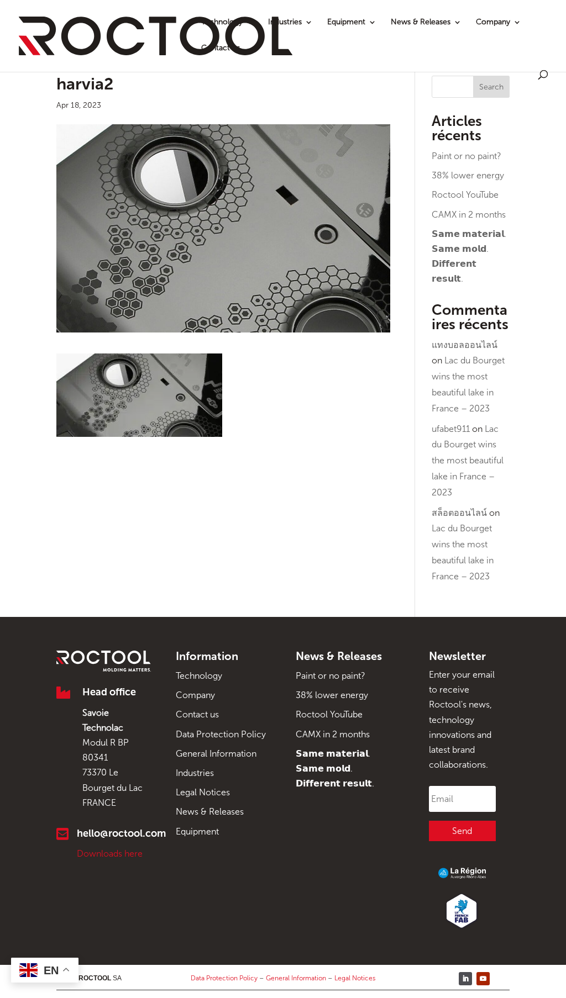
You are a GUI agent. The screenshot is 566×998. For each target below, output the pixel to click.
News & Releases (420, 22)
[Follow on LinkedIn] (465, 978)
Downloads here (110, 853)
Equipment (346, 22)
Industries (285, 22)
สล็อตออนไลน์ (459, 513)
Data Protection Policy (221, 734)
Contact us (220, 48)
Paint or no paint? (466, 156)
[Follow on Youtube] (483, 978)
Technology (222, 22)
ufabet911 (451, 429)
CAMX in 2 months (469, 214)
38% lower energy (468, 175)
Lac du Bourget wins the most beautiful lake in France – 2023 (468, 461)
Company (493, 22)
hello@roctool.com (121, 833)
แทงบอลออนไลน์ (464, 345)
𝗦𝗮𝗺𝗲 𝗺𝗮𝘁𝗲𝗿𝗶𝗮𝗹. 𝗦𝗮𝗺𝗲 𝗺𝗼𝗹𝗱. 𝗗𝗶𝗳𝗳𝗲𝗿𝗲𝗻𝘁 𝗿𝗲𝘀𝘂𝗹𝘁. (335, 768)
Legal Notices (203, 792)
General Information (216, 753)
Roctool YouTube (465, 194)
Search (491, 87)
